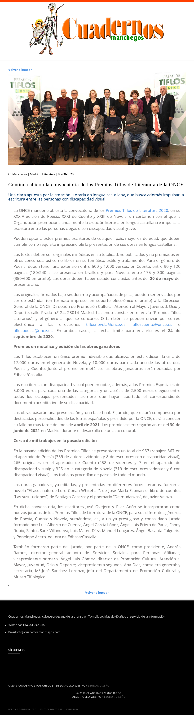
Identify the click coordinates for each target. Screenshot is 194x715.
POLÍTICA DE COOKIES (51, 709)
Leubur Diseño (99, 685)
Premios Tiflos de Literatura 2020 (137, 210)
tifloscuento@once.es (152, 324)
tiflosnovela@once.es (105, 324)
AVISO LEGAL (73, 709)
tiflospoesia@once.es (33, 330)
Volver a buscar (20, 70)
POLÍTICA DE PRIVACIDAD (22, 709)
